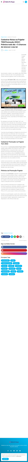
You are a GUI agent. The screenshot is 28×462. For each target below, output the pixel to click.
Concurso (4, 265)
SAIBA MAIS (18, 456)
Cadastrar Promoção (6, 263)
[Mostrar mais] (23, 236)
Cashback (16, 263)
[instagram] (14, 253)
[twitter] (17, 451)
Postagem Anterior (5, 240)
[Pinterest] (17, 236)
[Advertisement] (14, 20)
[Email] (20, 236)
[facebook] (14, 247)
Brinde (13, 260)
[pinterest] (14, 250)
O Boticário (18, 265)
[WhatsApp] (15, 236)
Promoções (12, 268)
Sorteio (18, 268)
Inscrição (11, 265)
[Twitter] (12, 236)
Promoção (4, 268)
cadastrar (20, 271)
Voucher (13, 271)
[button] (1, 2)
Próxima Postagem (22, 240)
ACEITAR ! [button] (5, 458)
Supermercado (5, 271)
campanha (4, 274)
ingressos (12, 274)
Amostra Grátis (5, 260)
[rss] (11, 451)
